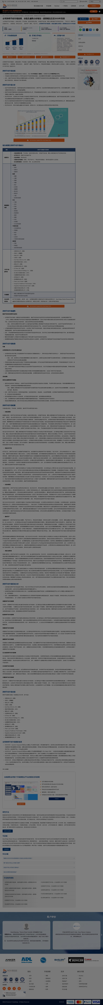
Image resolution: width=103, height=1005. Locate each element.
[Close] (78, 484)
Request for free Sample (51, 518)
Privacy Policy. (67, 513)
